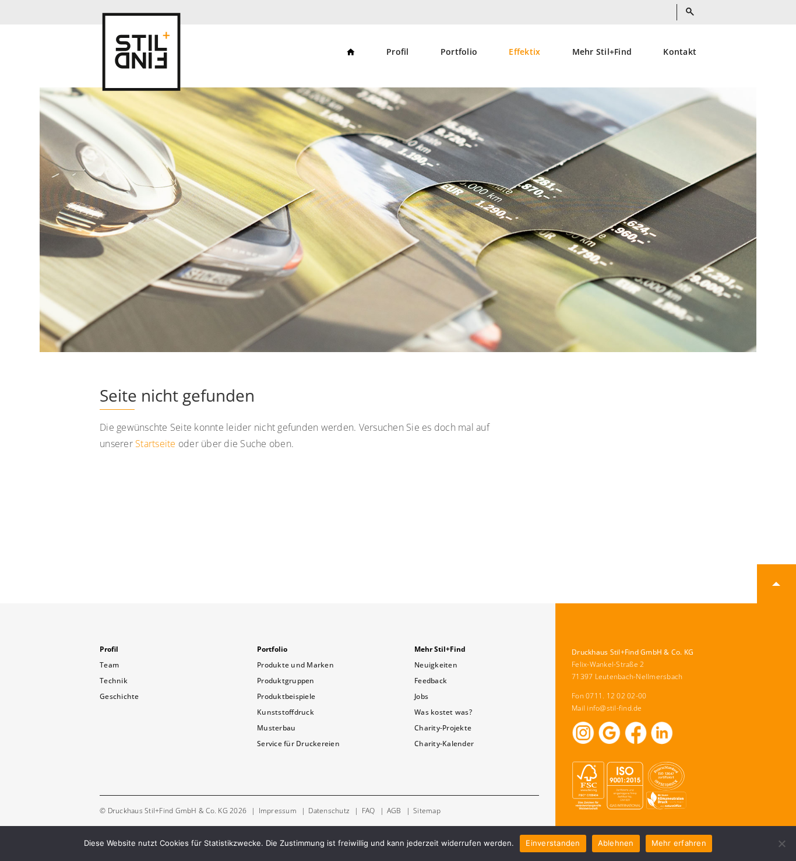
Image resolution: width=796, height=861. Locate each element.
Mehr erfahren (678, 843)
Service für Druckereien (298, 743)
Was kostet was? (443, 712)
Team (109, 665)
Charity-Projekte (442, 728)
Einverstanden (553, 843)
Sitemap (427, 811)
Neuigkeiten (435, 665)
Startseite (155, 443)
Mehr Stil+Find (602, 52)
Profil (397, 52)
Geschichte (119, 696)
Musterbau (276, 728)
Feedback (430, 681)
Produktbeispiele (286, 696)
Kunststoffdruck (285, 712)
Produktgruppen (286, 681)
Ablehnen (616, 843)
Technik (114, 681)
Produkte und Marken (295, 665)
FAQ (368, 811)
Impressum (278, 811)
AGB (394, 811)
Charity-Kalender (444, 743)
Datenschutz (329, 811)
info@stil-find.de (614, 708)
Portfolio (459, 52)
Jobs (421, 696)
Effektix (524, 52)
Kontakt (679, 52)
